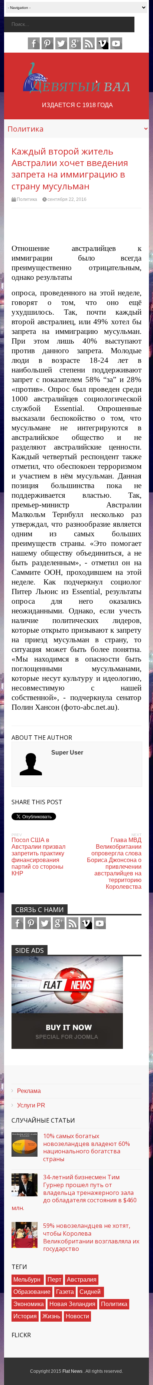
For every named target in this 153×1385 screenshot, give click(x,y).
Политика (27, 199)
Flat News (73, 1371)
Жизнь (51, 1316)
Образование (32, 1292)
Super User (67, 752)
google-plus (75, 43)
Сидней (90, 1292)
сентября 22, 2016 (67, 199)
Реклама (29, 1091)
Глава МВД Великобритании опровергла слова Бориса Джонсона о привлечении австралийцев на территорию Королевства (114, 863)
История (25, 1316)
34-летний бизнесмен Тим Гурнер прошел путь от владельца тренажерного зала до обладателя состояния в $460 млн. (74, 1192)
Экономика (28, 1304)
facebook (34, 43)
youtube (116, 43)
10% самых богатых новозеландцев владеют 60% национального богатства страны (86, 1147)
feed (89, 43)
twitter (61, 43)
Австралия (82, 1279)
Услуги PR (31, 1105)
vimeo (102, 43)
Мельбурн (27, 1279)
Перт (54, 1279)
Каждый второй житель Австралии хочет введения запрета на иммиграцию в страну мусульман (70, 168)
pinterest (47, 43)
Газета (65, 1292)
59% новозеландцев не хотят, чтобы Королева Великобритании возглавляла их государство (91, 1237)
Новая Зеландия (72, 1304)
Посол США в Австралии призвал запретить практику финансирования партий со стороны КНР (38, 857)
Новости (77, 1316)
